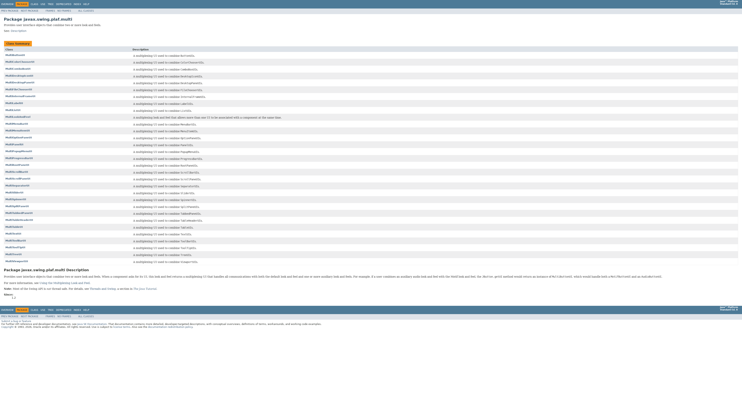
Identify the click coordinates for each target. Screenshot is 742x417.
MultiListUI (12, 110)
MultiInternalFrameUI (20, 96)
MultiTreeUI (13, 254)
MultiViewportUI (16, 261)
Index (77, 4)
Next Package (29, 10)
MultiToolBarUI (15, 240)
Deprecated (63, 4)
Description (18, 30)
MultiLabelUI (14, 103)
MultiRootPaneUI (17, 165)
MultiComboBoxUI (18, 68)
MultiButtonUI (15, 55)
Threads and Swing (103, 288)
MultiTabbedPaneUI (19, 213)
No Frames (64, 10)
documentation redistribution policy (170, 326)
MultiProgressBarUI (19, 158)
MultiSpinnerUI (15, 199)
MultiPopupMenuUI (18, 151)
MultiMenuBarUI (16, 123)
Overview (7, 4)
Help (86, 4)
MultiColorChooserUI (19, 61)
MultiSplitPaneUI (17, 206)
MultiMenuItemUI (17, 130)
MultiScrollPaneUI (17, 178)
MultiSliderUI (14, 192)
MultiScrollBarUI (16, 171)
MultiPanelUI (14, 144)
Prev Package (10, 10)
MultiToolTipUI (15, 247)
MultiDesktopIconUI (19, 75)
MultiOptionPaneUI (18, 137)
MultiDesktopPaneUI (19, 82)
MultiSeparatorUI (17, 185)
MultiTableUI (14, 226)
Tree (51, 4)
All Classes (86, 10)
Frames (50, 10)
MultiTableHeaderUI (19, 220)
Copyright (7, 326)
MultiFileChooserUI (18, 89)
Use (43, 4)
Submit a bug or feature (16, 321)
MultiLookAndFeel (17, 116)
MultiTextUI (13, 233)
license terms (121, 326)
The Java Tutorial (144, 288)
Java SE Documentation (92, 324)
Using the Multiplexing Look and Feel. (64, 283)
